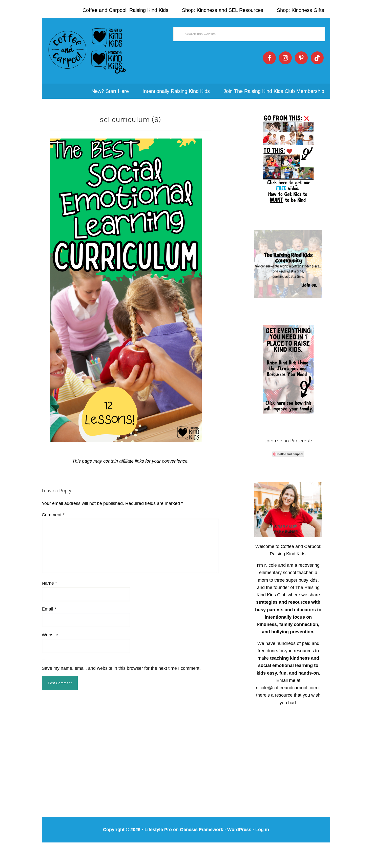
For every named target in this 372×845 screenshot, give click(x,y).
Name (49, 583)
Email (49, 609)
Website (50, 634)
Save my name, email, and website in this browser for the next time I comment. (121, 668)
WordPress (239, 829)
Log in (262, 829)
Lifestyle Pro (158, 829)
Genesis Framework (201, 829)
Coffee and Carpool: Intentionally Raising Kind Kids (87, 50)
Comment (53, 514)
